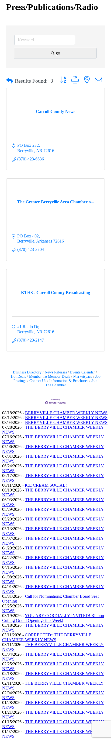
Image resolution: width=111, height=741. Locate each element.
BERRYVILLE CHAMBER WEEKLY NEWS (66, 412)
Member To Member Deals (49, 377)
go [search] (58, 53)
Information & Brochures (68, 381)
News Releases (56, 372)
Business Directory (27, 372)
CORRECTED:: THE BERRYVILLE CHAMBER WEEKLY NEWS (46, 637)
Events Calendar (82, 372)
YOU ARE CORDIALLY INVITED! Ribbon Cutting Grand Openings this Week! (53, 618)
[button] (9, 81)
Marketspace (82, 377)
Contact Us (37, 381)
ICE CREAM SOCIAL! (46, 485)
